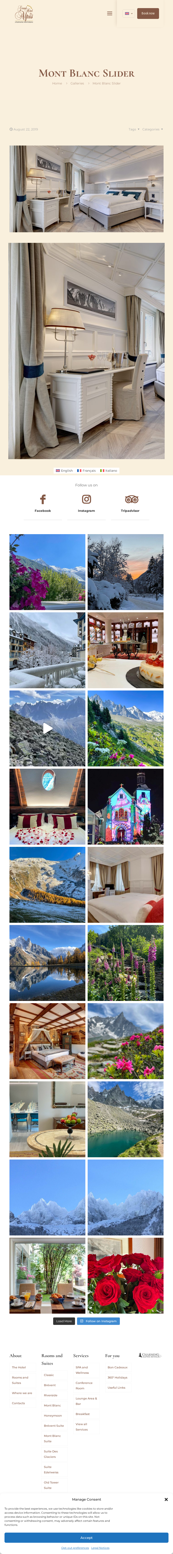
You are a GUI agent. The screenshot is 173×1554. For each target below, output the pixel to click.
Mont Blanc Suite (52, 1438)
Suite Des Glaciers (51, 1454)
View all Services (82, 1426)
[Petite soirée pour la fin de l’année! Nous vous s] (126, 650)
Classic (49, 1375)
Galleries (77, 83)
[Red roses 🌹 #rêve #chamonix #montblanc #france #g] (126, 1276)
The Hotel (19, 1367)
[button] (166, 1499)
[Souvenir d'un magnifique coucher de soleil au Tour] (47, 885)
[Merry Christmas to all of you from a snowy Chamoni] (126, 807)
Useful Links (116, 1387)
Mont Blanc (52, 1405)
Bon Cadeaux (117, 1367)
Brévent (50, 1385)
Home (57, 83)
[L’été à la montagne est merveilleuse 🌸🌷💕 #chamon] (47, 572)
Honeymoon (53, 1415)
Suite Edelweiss (51, 1469)
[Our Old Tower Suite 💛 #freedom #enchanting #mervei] (47, 1041)
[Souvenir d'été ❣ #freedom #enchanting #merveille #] (126, 1041)
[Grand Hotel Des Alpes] (24, 13)
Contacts (18, 1403)
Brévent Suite (54, 1425)
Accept (86, 1538)
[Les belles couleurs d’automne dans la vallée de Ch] (47, 963)
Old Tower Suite (51, 1485)
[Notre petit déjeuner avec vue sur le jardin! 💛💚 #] (47, 1276)
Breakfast (83, 1414)
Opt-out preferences (75, 1547)
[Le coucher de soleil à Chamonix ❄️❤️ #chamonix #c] (126, 572)
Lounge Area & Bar (86, 1401)
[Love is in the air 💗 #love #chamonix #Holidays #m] (47, 807)
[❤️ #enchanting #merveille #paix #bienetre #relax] (126, 885)
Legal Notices (100, 1547)
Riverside (50, 1395)
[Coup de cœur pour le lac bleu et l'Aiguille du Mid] (126, 1119)
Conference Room (84, 1385)
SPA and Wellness (82, 1370)
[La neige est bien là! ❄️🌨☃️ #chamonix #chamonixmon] (47, 650)
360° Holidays (117, 1377)
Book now (148, 13)
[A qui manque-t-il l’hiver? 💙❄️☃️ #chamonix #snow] (47, 1197)
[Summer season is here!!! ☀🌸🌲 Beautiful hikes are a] (126, 728)
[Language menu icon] (129, 13)
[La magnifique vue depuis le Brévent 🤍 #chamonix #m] (47, 728)
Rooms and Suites (20, 1380)
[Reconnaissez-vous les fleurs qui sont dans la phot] (126, 963)
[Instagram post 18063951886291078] (47, 1119)
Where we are (22, 1393)
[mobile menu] (110, 13)
